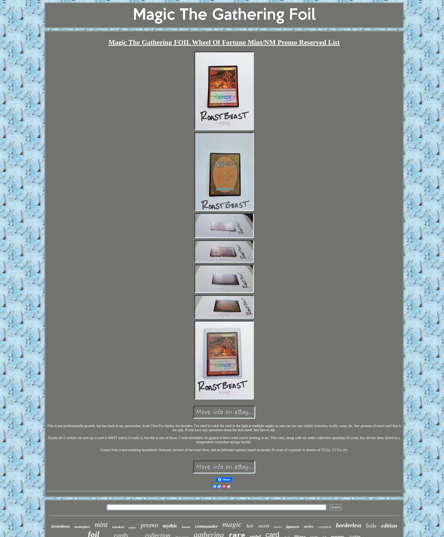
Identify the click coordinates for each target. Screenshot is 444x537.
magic (232, 523)
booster (186, 527)
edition (389, 526)
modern (132, 527)
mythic (170, 526)
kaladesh (118, 527)
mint (101, 524)
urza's (277, 527)
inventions (60, 526)
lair (250, 526)
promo (149, 525)
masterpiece (82, 527)
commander (206, 526)
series (309, 526)
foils (371, 525)
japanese (292, 527)
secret (263, 526)
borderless (348, 525)
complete (324, 527)
